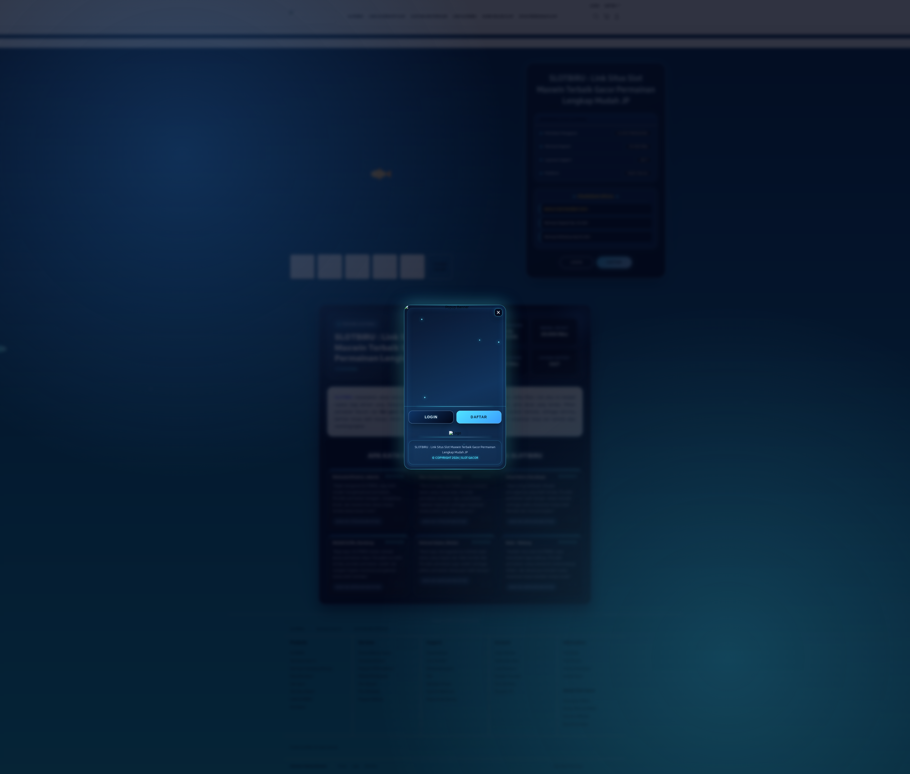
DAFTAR (479, 417)
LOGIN (431, 417)
